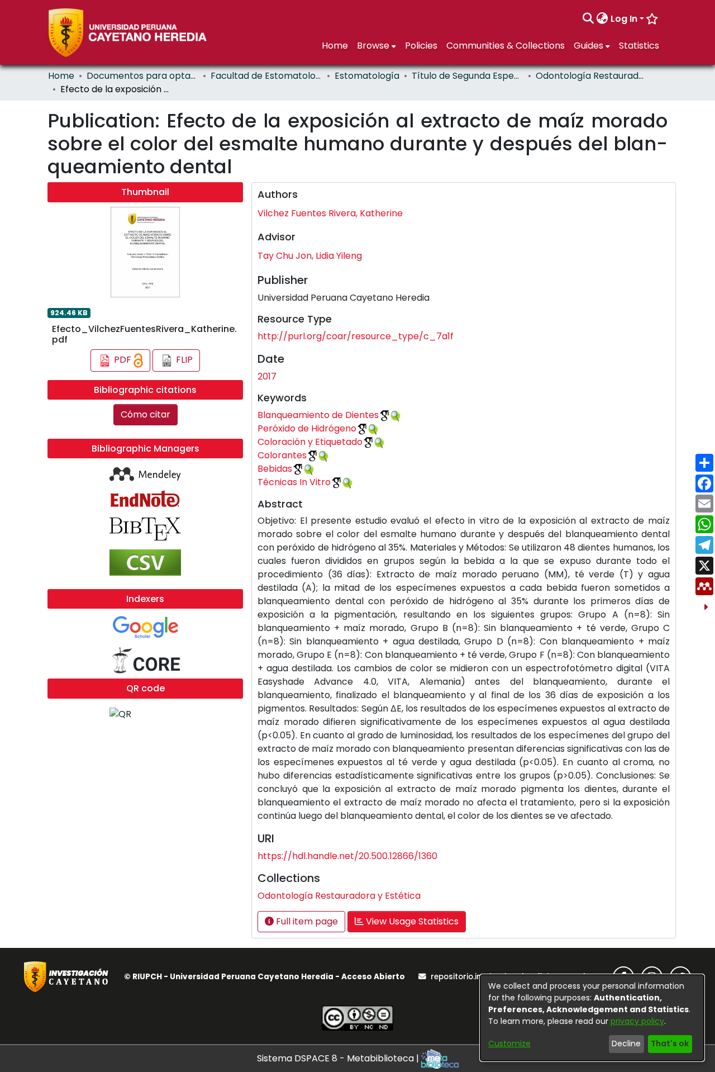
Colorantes (282, 455)
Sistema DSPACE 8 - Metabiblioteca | (339, 1058)
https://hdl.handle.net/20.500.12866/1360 (347, 856)
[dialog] (592, 1018)
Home (61, 75)
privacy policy (637, 1021)
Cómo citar (145, 414)
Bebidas (275, 468)
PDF (123, 359)
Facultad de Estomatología (266, 75)
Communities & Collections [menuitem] (505, 45)
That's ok (670, 1043)
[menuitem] (602, 19)
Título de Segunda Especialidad (467, 75)
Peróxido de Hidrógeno (307, 428)
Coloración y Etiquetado (310, 441)
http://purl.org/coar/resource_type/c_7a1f (356, 336)
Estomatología (367, 75)
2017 (267, 376)
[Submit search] (588, 19)
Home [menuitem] (335, 45)
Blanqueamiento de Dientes (318, 415)
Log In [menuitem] (624, 18)
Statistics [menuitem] (639, 45)
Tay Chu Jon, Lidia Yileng (310, 255)
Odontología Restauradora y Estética (591, 75)
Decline (626, 1043)
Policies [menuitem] (421, 45)
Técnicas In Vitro (294, 482)
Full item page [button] (306, 921)
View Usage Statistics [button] (411, 921)
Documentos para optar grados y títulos (142, 75)
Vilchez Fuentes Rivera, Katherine (330, 213)
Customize (509, 1043)
